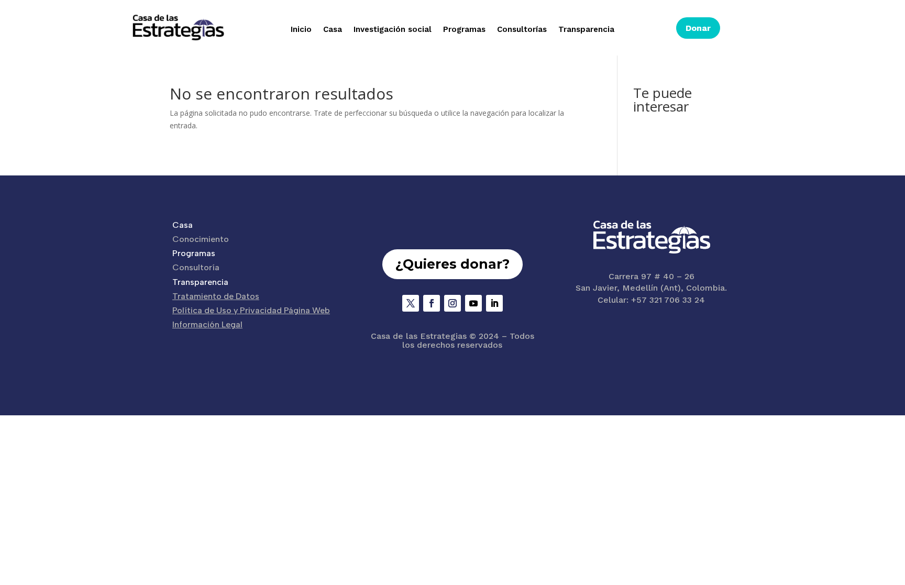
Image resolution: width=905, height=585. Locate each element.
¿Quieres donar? (452, 264)
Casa (332, 30)
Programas (464, 30)
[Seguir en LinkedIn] (494, 303)
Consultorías (522, 30)
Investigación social (393, 30)
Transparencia (586, 30)
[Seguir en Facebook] (431, 303)
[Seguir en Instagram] (452, 303)
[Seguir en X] (410, 303)
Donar (698, 28)
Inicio (301, 30)
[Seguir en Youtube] (473, 303)
